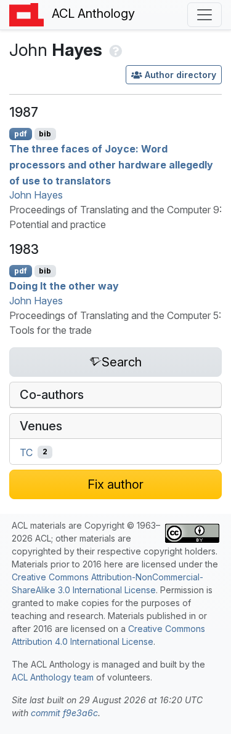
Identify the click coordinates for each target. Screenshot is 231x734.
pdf (20, 133)
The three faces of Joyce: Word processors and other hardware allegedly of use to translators (111, 164)
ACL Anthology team (53, 677)
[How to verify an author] (114, 49)
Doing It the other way (64, 286)
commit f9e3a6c (64, 713)
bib (45, 133)
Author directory (180, 74)
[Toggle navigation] (204, 14)
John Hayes (36, 195)
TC (26, 452)
